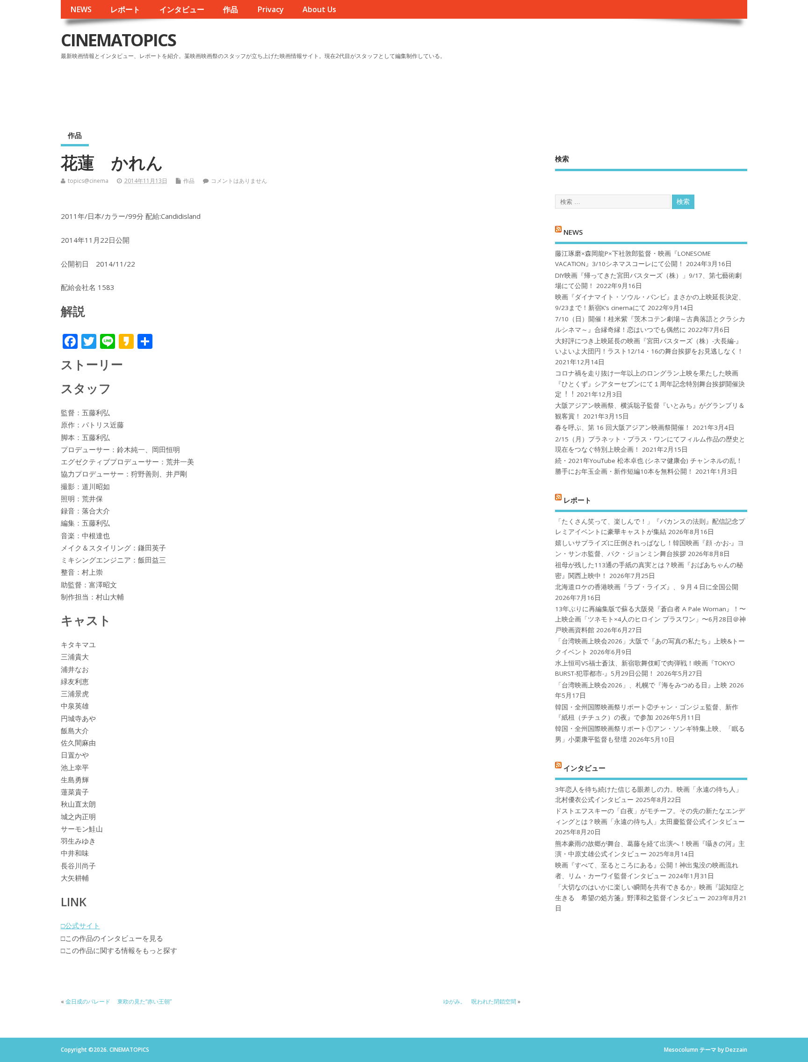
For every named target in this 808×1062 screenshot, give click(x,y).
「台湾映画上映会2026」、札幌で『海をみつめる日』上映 (641, 685)
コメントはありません (239, 181)
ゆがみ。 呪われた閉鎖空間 (479, 1001)
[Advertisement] (569, 88)
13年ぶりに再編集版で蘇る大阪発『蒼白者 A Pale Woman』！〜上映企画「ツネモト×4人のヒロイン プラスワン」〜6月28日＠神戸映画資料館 (650, 619)
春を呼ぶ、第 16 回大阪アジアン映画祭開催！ (623, 427)
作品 (230, 9)
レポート (125, 9)
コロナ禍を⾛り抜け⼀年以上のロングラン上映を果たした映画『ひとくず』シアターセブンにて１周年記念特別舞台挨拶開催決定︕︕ (650, 383)
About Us (319, 9)
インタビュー (181, 9)
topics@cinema (88, 181)
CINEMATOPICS (118, 40)
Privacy (270, 9)
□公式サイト (80, 925)
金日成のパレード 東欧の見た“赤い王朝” (118, 1001)
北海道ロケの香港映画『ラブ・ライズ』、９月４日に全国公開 (646, 587)
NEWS (81, 9)
